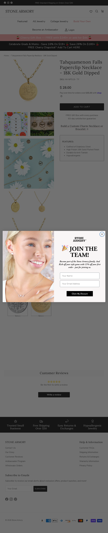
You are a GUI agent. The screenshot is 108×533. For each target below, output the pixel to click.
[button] (80, 293)
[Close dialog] (102, 234)
